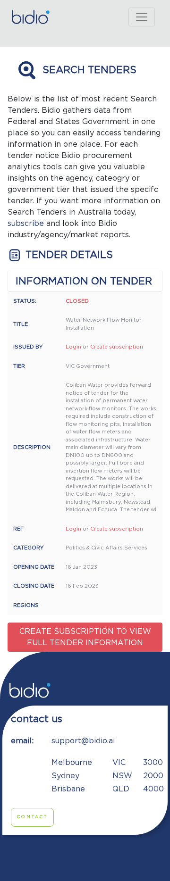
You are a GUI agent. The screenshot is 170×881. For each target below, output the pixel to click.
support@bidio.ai (83, 741)
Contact (32, 817)
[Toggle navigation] (141, 17)
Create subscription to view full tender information (85, 637)
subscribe (26, 223)
